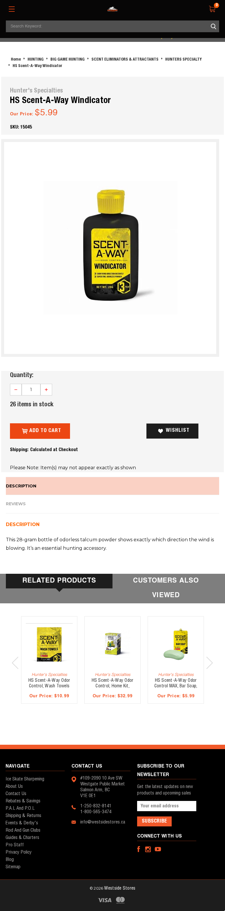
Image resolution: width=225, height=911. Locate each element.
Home (16, 59)
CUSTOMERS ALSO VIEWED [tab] (166, 588)
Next (209, 663)
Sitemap (13, 867)
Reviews (16, 503)
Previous (15, 663)
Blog (10, 859)
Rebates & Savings (23, 801)
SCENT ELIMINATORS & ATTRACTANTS (124, 59)
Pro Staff (15, 845)
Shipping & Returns (23, 816)
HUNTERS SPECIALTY (183, 59)
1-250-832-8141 (95, 806)
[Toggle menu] (12, 9)
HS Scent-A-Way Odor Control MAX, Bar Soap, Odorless (175, 686)
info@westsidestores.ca (102, 822)
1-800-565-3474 (95, 812)
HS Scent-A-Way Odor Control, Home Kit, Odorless (113, 686)
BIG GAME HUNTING (67, 59)
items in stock (31, 404)
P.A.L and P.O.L (20, 808)
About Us (14, 786)
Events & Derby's (22, 823)
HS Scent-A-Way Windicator (37, 66)
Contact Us (16, 794)
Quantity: (21, 375)
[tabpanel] (49, 663)
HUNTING (36, 59)
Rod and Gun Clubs (23, 830)
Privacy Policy (19, 852)
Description (21, 486)
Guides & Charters (22, 837)
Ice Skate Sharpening (25, 779)
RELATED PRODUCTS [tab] (59, 581)
